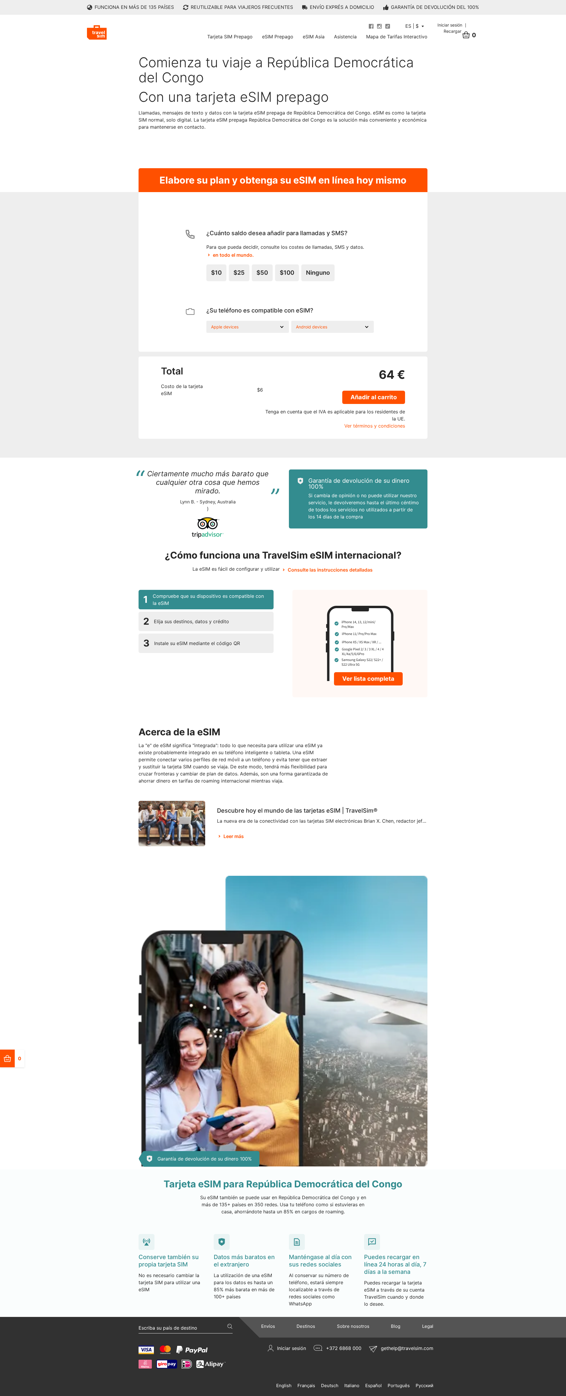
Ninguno (318, 272)
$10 (216, 272)
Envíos (268, 1326)
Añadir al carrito (374, 397)
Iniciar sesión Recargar (450, 28)
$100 (287, 272)
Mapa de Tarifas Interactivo (396, 37)
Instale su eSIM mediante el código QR (191, 643)
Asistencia (345, 37)
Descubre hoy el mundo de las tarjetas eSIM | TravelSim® (297, 810)
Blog (395, 1326)
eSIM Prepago (277, 37)
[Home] (97, 32)
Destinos (306, 1326)
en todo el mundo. (233, 255)
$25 (239, 272)
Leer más (233, 836)
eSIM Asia (314, 37)
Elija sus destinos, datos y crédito (186, 621)
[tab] (206, 599)
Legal (427, 1326)
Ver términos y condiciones (374, 426)
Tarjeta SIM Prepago (230, 37)
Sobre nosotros (353, 1326)
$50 (262, 272)
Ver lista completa (368, 678)
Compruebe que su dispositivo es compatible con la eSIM (203, 599)
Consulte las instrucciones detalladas (330, 570)
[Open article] (172, 823)
